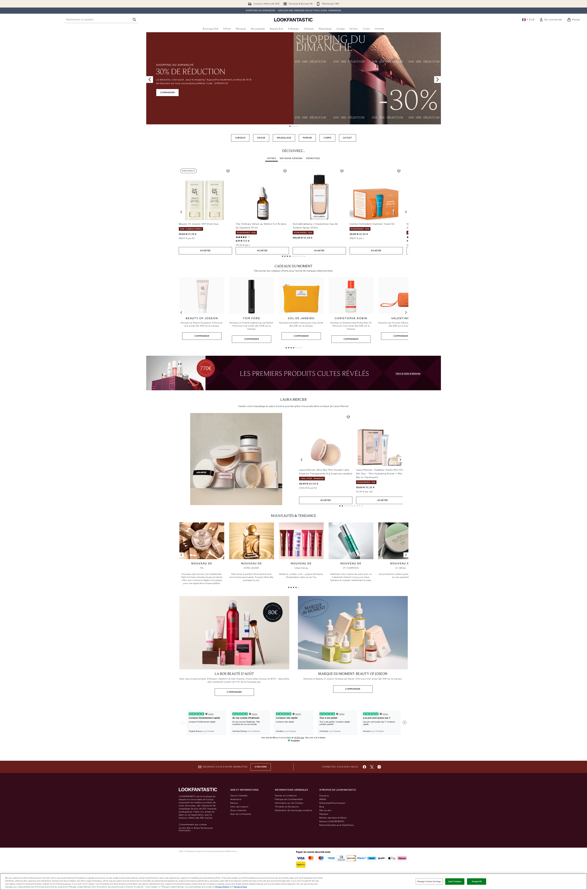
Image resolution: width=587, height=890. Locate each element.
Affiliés (322, 799)
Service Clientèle (238, 795)
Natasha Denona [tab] (291, 158)
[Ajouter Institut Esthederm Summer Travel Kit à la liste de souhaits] (399, 171)
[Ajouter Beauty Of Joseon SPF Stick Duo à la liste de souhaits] (228, 171)
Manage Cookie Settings (429, 881)
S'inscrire (261, 766)
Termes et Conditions (286, 795)
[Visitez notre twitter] (372, 767)
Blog (321, 806)
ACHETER (205, 250)
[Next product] (400, 459)
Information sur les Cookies (289, 803)
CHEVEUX (240, 137)
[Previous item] (181, 211)
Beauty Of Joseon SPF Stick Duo (199, 223)
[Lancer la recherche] (134, 19)
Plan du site (325, 810)
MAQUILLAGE (284, 137)
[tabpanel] (293, 212)
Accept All (477, 881)
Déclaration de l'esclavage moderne (293, 810)
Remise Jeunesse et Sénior (333, 817)
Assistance (235, 799)
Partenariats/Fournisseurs (332, 803)
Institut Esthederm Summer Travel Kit (372, 223)
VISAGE (261, 137)
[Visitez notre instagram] (379, 767)
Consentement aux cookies (193, 824)
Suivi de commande (240, 814)
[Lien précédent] (181, 312)
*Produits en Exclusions (287, 806)
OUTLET (347, 137)
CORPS (327, 137)
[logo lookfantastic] (293, 19)
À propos (324, 795)
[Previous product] (301, 459)
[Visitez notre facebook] (364, 767)
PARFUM (307, 137)
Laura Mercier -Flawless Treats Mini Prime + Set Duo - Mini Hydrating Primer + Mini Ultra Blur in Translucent (382, 473)
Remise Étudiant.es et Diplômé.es (336, 825)
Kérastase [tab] (313, 158)
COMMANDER (167, 92)
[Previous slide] (149, 79)
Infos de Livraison (239, 806)
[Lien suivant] (405, 312)
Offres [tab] (271, 158)
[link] (551, 20)
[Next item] (405, 211)
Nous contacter (238, 810)
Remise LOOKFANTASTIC (332, 821)
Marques (323, 814)
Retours (234, 803)
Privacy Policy (222, 887)
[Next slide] (437, 79)
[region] (293, 881)
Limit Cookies (454, 881)
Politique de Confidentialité (289, 799)
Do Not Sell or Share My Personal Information (196, 829)
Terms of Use (240, 887)
